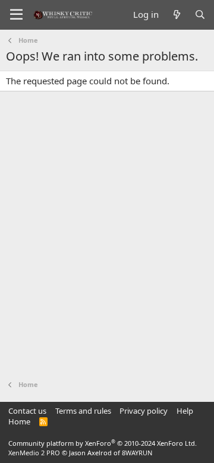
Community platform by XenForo (102, 443)
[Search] (200, 15)
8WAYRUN (137, 452)
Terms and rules (83, 410)
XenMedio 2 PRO (34, 452)
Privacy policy (143, 410)
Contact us (27, 410)
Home (19, 421)
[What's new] (176, 15)
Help (185, 410)
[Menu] (16, 15)
